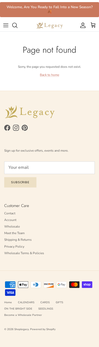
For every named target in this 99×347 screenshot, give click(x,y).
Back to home (49, 75)
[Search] (17, 25)
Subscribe (20, 182)
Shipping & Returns (18, 240)
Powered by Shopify (42, 329)
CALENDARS (26, 302)
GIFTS (59, 302)
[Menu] (6, 25)
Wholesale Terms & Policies (24, 253)
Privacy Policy (14, 246)
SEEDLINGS (45, 309)
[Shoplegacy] (49, 25)
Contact (9, 213)
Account (10, 220)
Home (8, 302)
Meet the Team (14, 233)
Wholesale (12, 226)
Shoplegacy (21, 329)
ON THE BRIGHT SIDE (18, 309)
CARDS (45, 302)
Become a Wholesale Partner (23, 315)
